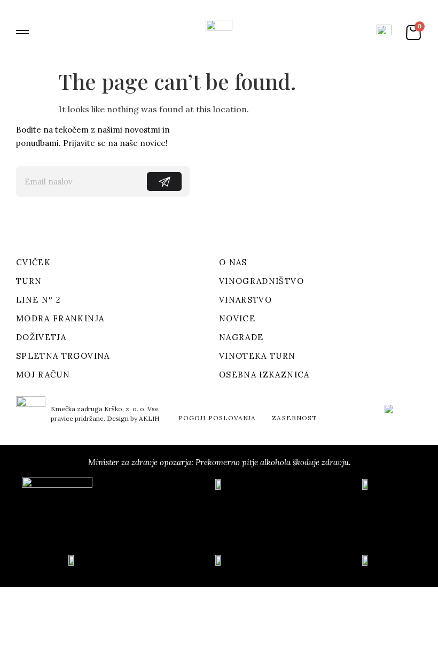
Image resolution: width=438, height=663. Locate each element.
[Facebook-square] (26, 225)
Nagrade (241, 337)
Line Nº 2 (38, 300)
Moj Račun (43, 374)
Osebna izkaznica (264, 374)
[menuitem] (400, 415)
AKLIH (149, 418)
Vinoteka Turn (257, 356)
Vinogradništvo (261, 281)
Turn (29, 281)
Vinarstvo (245, 300)
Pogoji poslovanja (217, 418)
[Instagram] (59, 225)
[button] (22, 32)
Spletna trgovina (63, 356)
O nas (233, 262)
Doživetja (41, 337)
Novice (237, 318)
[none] (400, 415)
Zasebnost (294, 418)
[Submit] (164, 181)
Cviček (33, 262)
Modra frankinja (60, 318)
